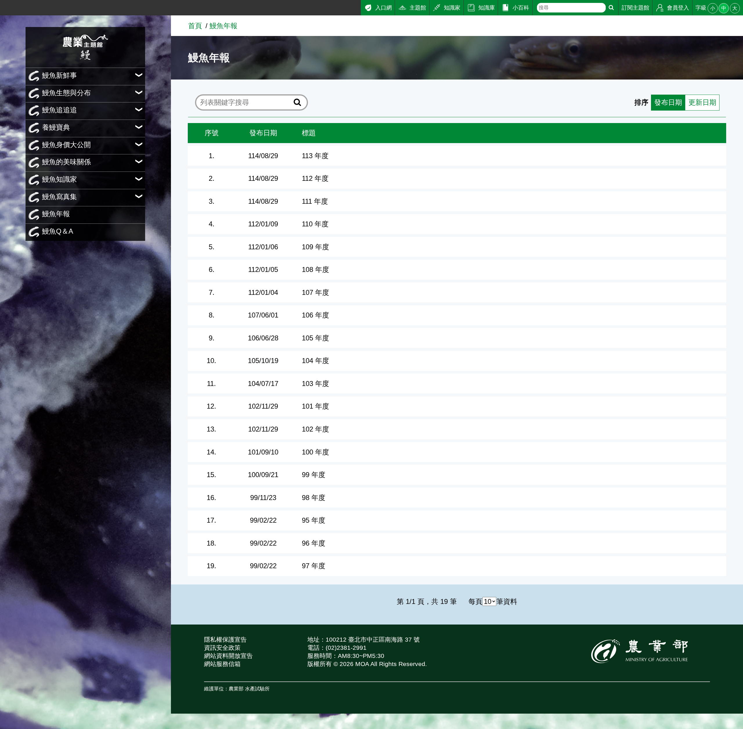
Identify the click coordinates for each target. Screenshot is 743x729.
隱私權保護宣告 (225, 639)
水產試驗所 (257, 689)
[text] (571, 7)
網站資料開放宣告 (228, 655)
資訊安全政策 (222, 647)
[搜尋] (611, 7)
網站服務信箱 (222, 664)
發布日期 (668, 102)
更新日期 (702, 102)
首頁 (195, 26)
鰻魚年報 (223, 26)
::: (3, 5)
